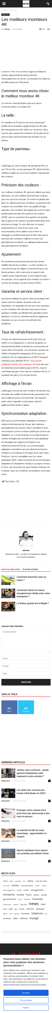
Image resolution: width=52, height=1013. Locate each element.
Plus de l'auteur (30, 569)
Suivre (26, 701)
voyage (34, 918)
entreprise (9, 894)
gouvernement (9, 899)
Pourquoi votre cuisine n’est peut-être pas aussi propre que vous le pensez (33, 813)
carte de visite (41, 881)
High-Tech (5, 15)
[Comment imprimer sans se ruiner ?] (8, 580)
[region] (26, 984)
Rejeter (26, 1008)
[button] (48, 3)
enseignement (37, 890)
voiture (24, 918)
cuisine (44, 886)
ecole (19, 890)
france (29, 894)
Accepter (26, 993)
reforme (30, 909)
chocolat (6, 886)
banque (18, 881)
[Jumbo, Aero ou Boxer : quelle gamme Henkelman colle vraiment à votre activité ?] (8, 773)
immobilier (37, 899)
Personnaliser (26, 1000)
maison (15, 904)
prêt (10, 909)
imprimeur (7, 904)
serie (5, 913)
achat (5, 881)
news (34, 903)
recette (22, 909)
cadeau (30, 881)
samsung (40, 908)
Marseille (23, 904)
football (20, 894)
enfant (26, 890)
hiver (20, 899)
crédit (37, 886)
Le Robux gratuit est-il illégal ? (33, 603)
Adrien (7, 29)
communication (27, 885)
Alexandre (5, 781)
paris (5, 909)
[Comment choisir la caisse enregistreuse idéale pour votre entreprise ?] (8, 593)
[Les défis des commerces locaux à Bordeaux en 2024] (8, 793)
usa (46, 914)
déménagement (9, 890)
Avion (11, 881)
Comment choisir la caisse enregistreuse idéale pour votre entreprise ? (33, 593)
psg (15, 909)
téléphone (37, 913)
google (44, 895)
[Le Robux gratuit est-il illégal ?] (8, 606)
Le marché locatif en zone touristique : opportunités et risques (31, 833)
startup (16, 914)
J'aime (9, 701)
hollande (27, 899)
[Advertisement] (26, 50)
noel (43, 904)
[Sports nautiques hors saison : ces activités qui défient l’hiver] (8, 853)
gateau (36, 895)
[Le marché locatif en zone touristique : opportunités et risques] (8, 833)
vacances (7, 918)
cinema (15, 885)
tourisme (25, 913)
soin (10, 914)
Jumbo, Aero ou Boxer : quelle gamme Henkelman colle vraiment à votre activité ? (33, 773)
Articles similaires (10, 569)
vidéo (15, 918)
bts (24, 881)
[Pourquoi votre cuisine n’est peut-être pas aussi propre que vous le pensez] (8, 813)
